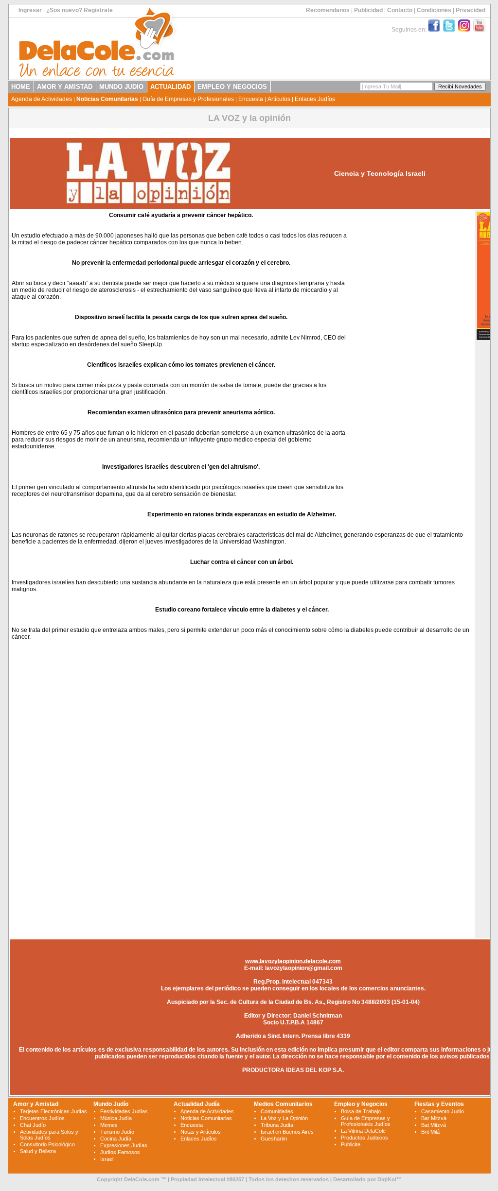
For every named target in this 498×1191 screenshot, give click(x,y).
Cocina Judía (115, 1138)
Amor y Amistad (35, 1104)
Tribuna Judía (277, 1125)
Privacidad (470, 10)
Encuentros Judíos (42, 1118)
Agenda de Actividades (41, 99)
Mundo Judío (110, 1104)
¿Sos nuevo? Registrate (79, 10)
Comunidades (277, 1111)
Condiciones (434, 10)
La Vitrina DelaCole (363, 1131)
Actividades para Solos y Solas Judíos (49, 1134)
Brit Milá (430, 1132)
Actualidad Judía (197, 1104)
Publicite (350, 1144)
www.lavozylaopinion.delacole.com (293, 961)
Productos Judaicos (364, 1137)
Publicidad (368, 10)
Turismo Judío (117, 1132)
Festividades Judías (124, 1111)
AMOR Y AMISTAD (64, 86)
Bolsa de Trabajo (361, 1111)
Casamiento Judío (442, 1111)
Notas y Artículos (200, 1132)
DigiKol (386, 1179)
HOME (20, 86)
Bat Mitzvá (433, 1125)
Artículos (278, 99)
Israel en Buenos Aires (287, 1132)
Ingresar (30, 10)
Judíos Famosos (120, 1152)
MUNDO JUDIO (121, 86)
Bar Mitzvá (433, 1118)
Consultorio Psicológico (47, 1144)
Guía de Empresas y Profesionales (188, 99)
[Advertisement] (411, 358)
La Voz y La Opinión (284, 1118)
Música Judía (116, 1118)
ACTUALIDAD (170, 86)
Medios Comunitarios (283, 1104)
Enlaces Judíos (315, 99)
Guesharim (274, 1138)
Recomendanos (328, 10)
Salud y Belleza (38, 1151)
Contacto (399, 10)
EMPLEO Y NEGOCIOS (232, 86)
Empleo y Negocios (361, 1104)
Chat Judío (33, 1125)
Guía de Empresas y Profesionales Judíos (366, 1121)
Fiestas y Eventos (439, 1104)
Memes (109, 1125)
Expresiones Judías (123, 1145)
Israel (106, 1159)
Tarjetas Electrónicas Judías (53, 1111)
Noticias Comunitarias (107, 99)
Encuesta (250, 99)
